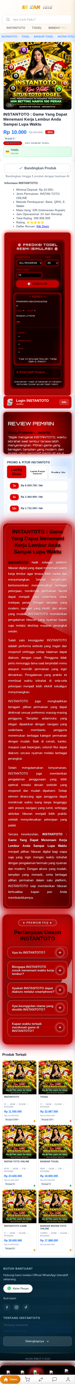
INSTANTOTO (15, 27)
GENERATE (38, 284)
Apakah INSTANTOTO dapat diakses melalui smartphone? (33, 990)
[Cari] (8, 19)
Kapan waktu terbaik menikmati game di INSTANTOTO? (27, 1027)
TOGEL (37, 27)
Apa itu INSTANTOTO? (28, 953)
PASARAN (23, 257)
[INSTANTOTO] (38, 7)
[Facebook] (6, 1307)
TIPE (48, 257)
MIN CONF (22, 270)
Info (64, 402)
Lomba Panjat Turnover (37, 473)
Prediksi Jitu (58, 473)
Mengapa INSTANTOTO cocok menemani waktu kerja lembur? (33, 970)
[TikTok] (26, 1307)
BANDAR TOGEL (60, 27)
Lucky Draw (16, 472)
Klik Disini (42, 226)
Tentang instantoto (16, 1325)
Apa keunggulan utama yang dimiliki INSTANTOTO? (32, 1008)
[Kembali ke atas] (67, 1356)
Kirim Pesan (21, 1289)
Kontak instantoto (15, 1331)
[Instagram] (16, 1307)
